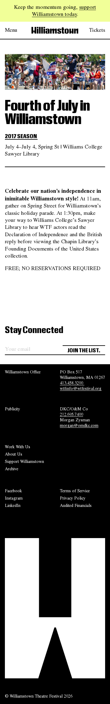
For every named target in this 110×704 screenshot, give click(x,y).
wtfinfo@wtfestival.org (80, 388)
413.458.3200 (72, 382)
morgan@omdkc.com (79, 425)
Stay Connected (34, 330)
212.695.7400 (71, 414)
